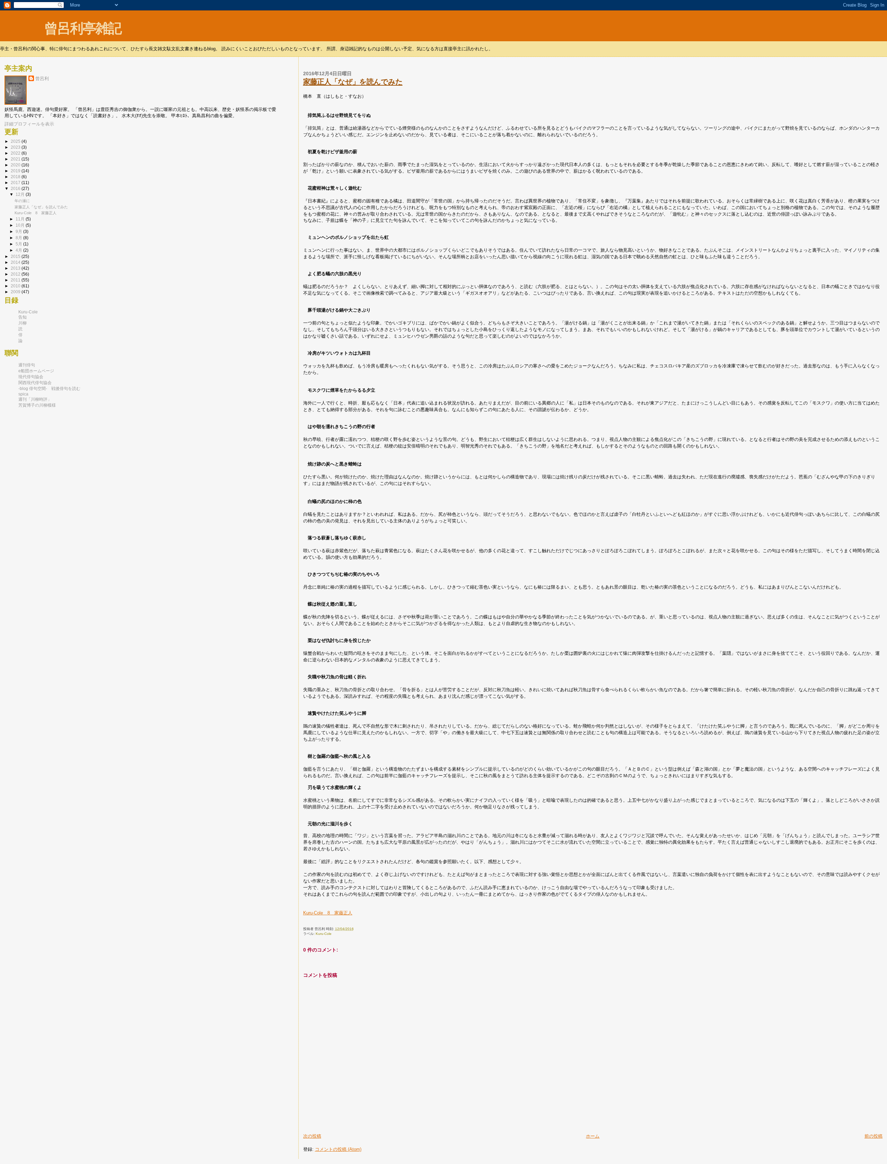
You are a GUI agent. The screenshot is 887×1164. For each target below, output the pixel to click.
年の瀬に (22, 201)
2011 (16, 280)
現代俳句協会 (30, 376)
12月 (21, 194)
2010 (16, 286)
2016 (16, 188)
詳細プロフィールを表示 (29, 124)
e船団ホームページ (36, 370)
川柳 (22, 323)
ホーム (592, 1136)
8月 (19, 237)
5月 (19, 244)
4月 (19, 250)
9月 (19, 231)
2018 (16, 176)
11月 (21, 219)
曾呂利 (42, 78)
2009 (16, 291)
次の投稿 (312, 1136)
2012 (16, 274)
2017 (16, 182)
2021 (16, 159)
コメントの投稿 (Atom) (338, 1149)
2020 (16, 165)
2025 (16, 141)
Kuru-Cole (324, 934)
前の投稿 (873, 1136)
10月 (21, 225)
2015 (16, 256)
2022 (16, 153)
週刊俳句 (26, 365)
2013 (16, 268)
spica (23, 394)
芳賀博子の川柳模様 (37, 405)
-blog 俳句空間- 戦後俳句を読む (49, 388)
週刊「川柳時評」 (35, 399)
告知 (22, 317)
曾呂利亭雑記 (82, 28)
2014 (16, 262)
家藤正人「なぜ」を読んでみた (353, 82)
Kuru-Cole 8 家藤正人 (327, 912)
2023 (16, 147)
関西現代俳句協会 (35, 382)
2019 (16, 170)
